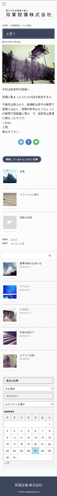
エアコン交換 (27, 355)
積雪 (22, 171)
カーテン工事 (17, 243)
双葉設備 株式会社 (28, 484)
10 (14, 437)
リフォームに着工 (29, 194)
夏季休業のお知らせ (31, 263)
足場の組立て (27, 332)
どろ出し (24, 309)
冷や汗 (14, 239)
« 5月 (7, 462)
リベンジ (24, 286)
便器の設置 (26, 217)
